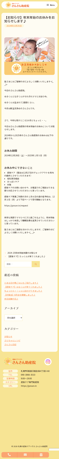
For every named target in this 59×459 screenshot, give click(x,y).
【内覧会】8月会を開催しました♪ (20, 294)
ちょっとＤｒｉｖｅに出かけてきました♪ (23, 290)
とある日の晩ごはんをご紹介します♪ (21, 282)
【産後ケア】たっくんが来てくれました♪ (26, 256)
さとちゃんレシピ (12, 340)
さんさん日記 (10, 344)
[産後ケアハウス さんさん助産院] (17, 5)
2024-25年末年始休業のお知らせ (22, 252)
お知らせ (8, 336)
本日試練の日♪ (11, 298)
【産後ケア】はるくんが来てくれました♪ (23, 286)
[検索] (36, 264)
